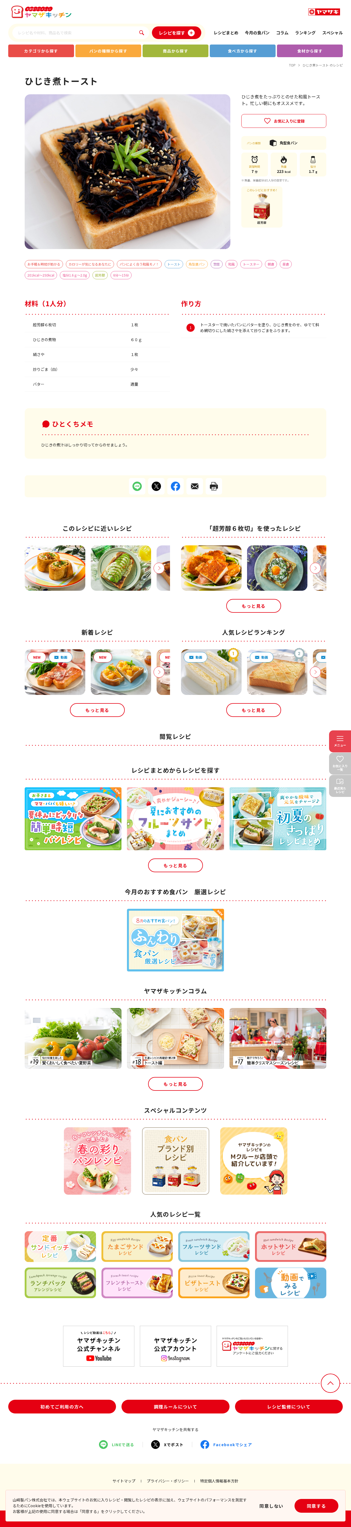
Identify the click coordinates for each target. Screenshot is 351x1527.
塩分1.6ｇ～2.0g (75, 275)
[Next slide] (159, 568)
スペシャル (332, 32)
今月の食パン (257, 32)
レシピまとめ (226, 32)
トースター (251, 264)
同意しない (271, 1506)
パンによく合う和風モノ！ (139, 264)
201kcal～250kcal (40, 275)
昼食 (285, 264)
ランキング (305, 32)
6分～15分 (121, 275)
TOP (292, 65)
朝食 (271, 264)
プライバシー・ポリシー (168, 1481)
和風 (231, 264)
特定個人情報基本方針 (219, 1481)
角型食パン (197, 264)
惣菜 (216, 264)
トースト (173, 264)
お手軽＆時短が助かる (43, 264)
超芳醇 (100, 275)
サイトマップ (123, 1481)
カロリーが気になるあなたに (90, 264)
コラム (282, 32)
